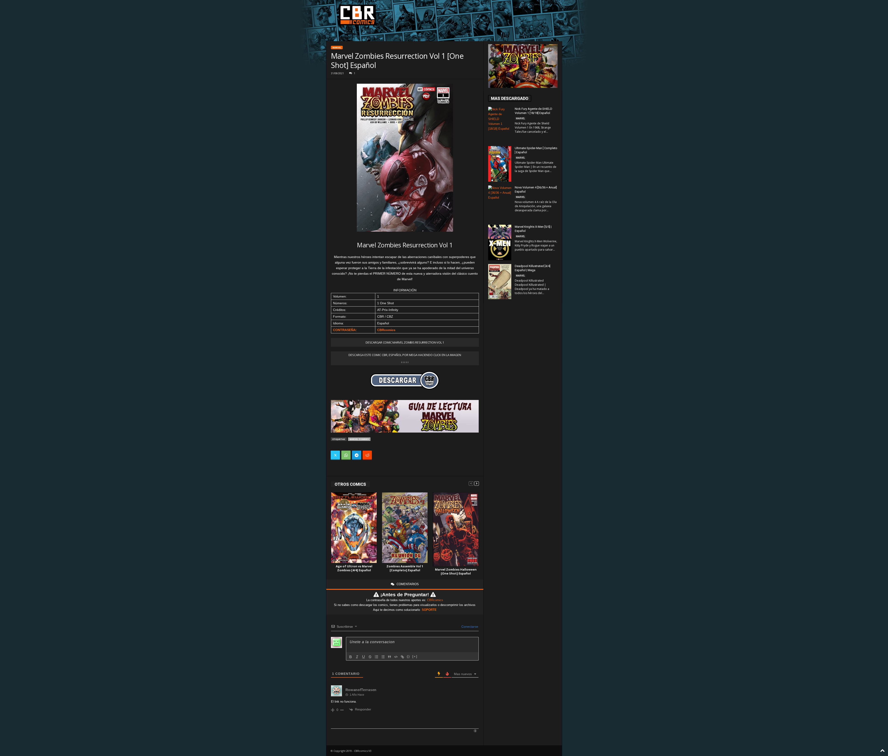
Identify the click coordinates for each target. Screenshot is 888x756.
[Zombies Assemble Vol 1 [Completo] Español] (405, 527)
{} (408, 656)
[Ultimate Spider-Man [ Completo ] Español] (499, 164)
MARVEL (337, 47)
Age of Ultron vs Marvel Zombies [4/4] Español (354, 568)
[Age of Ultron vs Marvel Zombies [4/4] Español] (354, 527)
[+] (414, 656)
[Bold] (350, 657)
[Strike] (370, 657)
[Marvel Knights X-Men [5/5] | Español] (499, 242)
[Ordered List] (376, 657)
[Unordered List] (383, 657)
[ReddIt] (367, 455)
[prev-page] (471, 483)
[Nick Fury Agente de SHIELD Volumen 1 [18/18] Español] (499, 124)
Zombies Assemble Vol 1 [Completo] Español (404, 568)
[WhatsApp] (346, 455)
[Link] (402, 657)
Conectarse (469, 626)
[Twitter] (335, 455)
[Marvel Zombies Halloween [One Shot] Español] (456, 529)
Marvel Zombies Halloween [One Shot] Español (456, 571)
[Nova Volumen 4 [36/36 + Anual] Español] (499, 202)
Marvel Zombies (359, 439)
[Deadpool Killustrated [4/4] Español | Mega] (499, 281)
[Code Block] (396, 657)
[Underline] (363, 657)
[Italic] (357, 657)
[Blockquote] (389, 657)
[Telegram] (356, 455)
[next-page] (476, 483)
